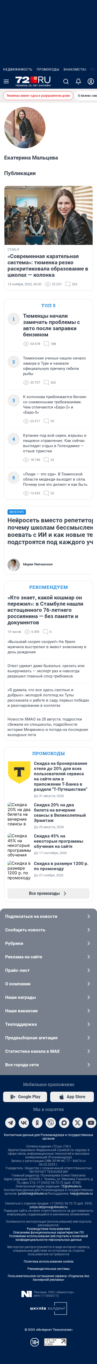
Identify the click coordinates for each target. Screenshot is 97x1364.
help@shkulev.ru (81, 1193)
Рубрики (14, 943)
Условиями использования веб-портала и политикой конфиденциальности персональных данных (48, 1238)
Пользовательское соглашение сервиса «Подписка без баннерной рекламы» (48, 1278)
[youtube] (91, 1123)
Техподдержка (21, 1024)
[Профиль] (91, 81)
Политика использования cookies (48, 1261)
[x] (77, 1123)
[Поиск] (66, 81)
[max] (64, 1123)
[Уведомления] (78, 81)
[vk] (24, 1123)
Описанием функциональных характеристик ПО (48, 1232)
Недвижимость (18, 69)
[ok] (37, 1123)
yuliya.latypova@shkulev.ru (48, 1207)
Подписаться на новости (31, 916)
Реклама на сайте (23, 956)
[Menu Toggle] (6, 81)
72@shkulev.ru (71, 1186)
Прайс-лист (17, 970)
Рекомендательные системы (48, 1269)
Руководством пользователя (48, 1229)
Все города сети (22, 1064)
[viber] (51, 1123)
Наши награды (20, 997)
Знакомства (75, 69)
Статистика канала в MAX (32, 1051)
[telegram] (10, 1123)
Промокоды (48, 69)
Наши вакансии (21, 1010)
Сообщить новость (25, 929)
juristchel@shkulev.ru (33, 1193)
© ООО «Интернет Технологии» (49, 1330)
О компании (18, 983)
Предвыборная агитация (31, 1037)
